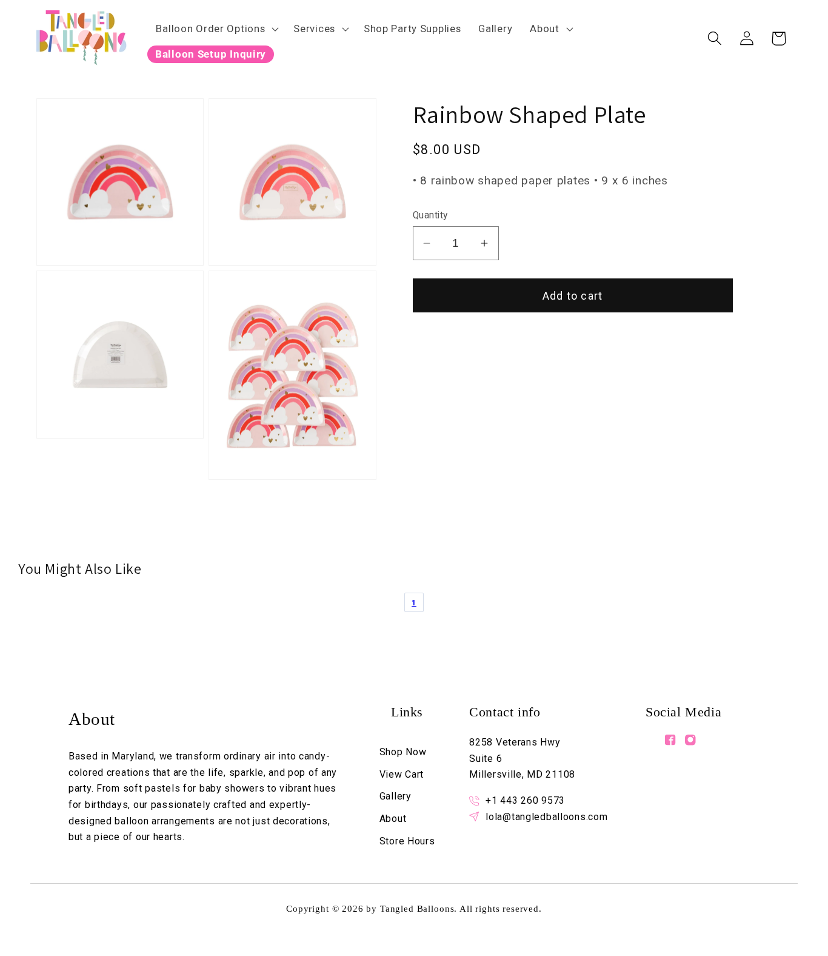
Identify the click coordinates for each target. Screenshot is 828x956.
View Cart (401, 774)
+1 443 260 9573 (525, 800)
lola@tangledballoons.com (546, 817)
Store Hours (407, 841)
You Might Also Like (79, 568)
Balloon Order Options (210, 28)
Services (314, 28)
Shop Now (403, 752)
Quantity (430, 215)
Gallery (395, 796)
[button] (216, 28)
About (544, 28)
